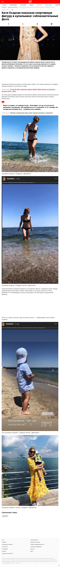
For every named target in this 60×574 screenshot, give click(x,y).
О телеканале (5, 546)
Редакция (4, 542)
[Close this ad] (59, 566)
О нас (3, 539)
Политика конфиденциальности (37, 544)
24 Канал (4, 4)
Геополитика (13, 4)
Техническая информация (36, 546)
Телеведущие (5, 548)
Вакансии (4, 551)
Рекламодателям (34, 539)
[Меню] (3, 1)
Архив (31, 551)
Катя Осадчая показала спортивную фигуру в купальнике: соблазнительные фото (37, 7)
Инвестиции (48, 4)
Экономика (23, 4)
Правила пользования (35, 542)
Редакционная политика (7, 544)
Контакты (32, 548)
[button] (8, 24)
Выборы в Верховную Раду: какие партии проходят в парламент (31, 113)
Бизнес (31, 4)
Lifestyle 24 (4, 7)
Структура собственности (7, 553)
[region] (30, 570)
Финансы (39, 4)
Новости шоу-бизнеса (13, 7)
